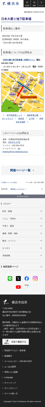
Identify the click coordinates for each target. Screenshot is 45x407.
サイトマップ (10, 383)
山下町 (32, 119)
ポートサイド (7, 119)
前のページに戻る (10, 182)
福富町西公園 (32, 115)
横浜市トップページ (18, 189)
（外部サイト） (19, 60)
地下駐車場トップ (14, 115)
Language (8, 377)
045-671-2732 (14, 142)
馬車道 (21, 119)
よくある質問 (10, 367)
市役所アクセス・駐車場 (14, 350)
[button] (27, 3)
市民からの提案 (11, 372)
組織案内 (8, 356)
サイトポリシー (11, 388)
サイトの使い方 (11, 393)
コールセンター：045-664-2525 (18, 361)
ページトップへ (22, 196)
